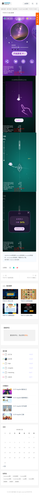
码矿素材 (9, 9)
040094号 (29, 492)
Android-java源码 (7, 476)
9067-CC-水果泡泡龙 (8, 315)
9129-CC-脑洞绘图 (8, 277)
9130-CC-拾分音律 (14, 259)
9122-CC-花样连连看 (26, 301)
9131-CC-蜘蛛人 (31, 277)
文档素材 (11, 481)
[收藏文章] (10, 267)
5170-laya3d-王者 (18, 414)
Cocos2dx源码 (23, 476)
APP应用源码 (15, 476)
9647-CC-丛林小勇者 (26, 315)
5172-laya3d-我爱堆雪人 (20, 397)
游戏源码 (15, 9)
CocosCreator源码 (23, 9)
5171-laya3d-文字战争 (20, 406)
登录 (26, 335)
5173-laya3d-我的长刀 (20, 389)
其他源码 (5, 481)
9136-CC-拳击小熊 (8, 301)
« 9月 (4, 466)
